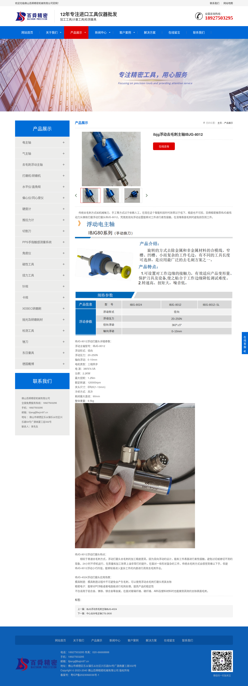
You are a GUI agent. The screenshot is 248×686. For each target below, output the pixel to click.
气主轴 (26, 153)
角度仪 (26, 253)
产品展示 (76, 32)
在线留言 (174, 32)
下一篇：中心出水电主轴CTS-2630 (95, 613)
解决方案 (150, 32)
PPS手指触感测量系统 (37, 242)
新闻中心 (101, 32)
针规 (25, 286)
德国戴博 (28, 364)
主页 (219, 122)
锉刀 (25, 341)
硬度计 (26, 209)
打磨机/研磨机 (31, 175)
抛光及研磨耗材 (32, 319)
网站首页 (27, 32)
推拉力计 (28, 220)
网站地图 (228, 3)
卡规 (25, 297)
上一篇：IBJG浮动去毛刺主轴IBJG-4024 (97, 609)
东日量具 (28, 352)
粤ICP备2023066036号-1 (85, 675)
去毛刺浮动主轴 (32, 164)
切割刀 (26, 231)
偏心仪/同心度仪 (33, 197)
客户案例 (125, 32)
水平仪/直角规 (31, 186)
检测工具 (28, 330)
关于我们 (52, 32)
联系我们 (214, 3)
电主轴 (26, 142)
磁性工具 (28, 264)
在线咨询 (164, 146)
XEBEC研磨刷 (31, 308)
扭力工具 (28, 275)
